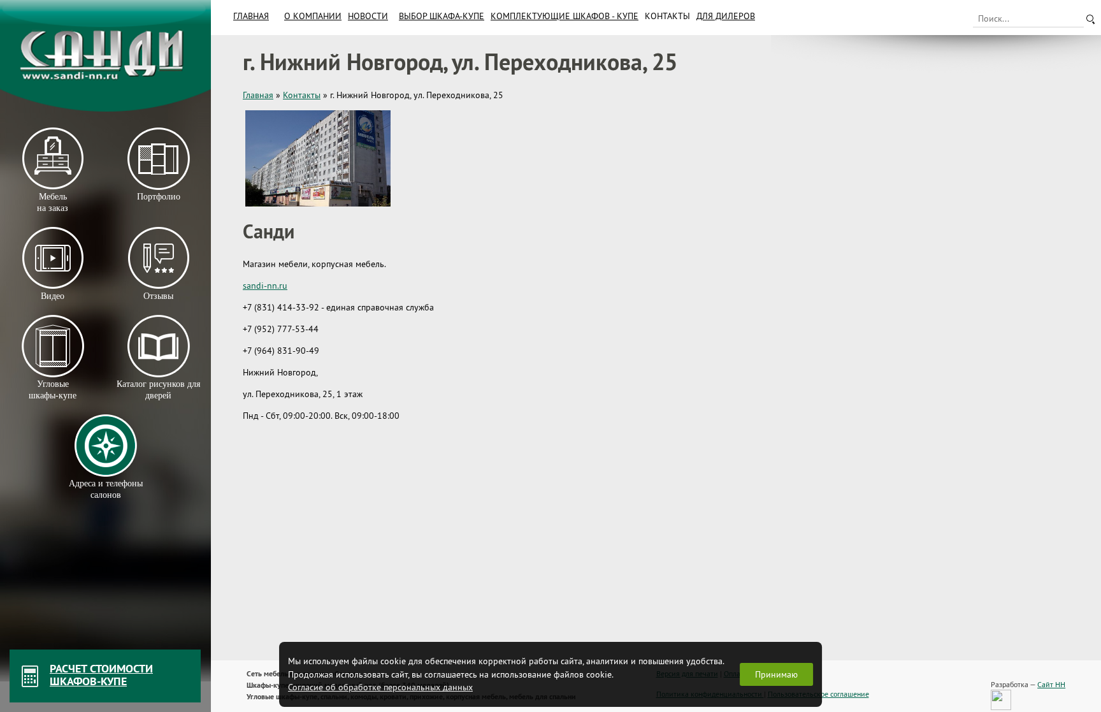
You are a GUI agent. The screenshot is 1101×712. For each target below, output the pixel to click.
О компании (313, 16)
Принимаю (776, 674)
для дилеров (725, 16)
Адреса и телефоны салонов (106, 489)
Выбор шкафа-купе (441, 16)
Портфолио (158, 196)
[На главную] (105, 56)
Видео (52, 296)
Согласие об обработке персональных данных (380, 687)
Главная (251, 16)
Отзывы (158, 296)
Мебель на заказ (52, 202)
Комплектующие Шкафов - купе (564, 16)
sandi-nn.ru (265, 285)
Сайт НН (1051, 684)
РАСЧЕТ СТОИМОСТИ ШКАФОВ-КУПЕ (101, 674)
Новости (368, 16)
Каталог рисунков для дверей (158, 389)
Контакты (667, 16)
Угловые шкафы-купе (52, 389)
